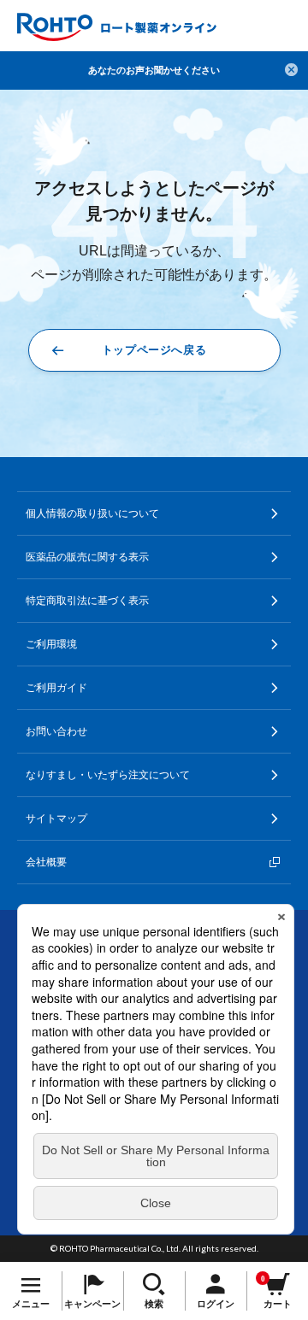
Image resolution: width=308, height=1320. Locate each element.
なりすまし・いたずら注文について (108, 775)
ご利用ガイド (56, 688)
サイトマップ (56, 818)
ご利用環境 (51, 644)
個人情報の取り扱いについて (92, 513)
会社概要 (46, 862)
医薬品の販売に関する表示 (87, 557)
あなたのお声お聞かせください (154, 70)
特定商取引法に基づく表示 (87, 601)
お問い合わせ (56, 731)
